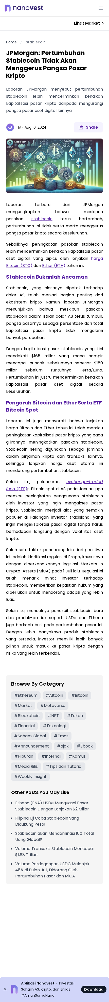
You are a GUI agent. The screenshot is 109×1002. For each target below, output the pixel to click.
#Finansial (24, 726)
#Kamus (77, 756)
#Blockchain (27, 716)
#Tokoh (75, 716)
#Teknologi (54, 726)
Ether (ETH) (53, 265)
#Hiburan (23, 756)
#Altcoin (54, 695)
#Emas (61, 736)
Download (93, 989)
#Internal (51, 756)
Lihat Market (87, 23)
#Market (23, 705)
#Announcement (31, 746)
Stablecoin (36, 42)
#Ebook (85, 746)
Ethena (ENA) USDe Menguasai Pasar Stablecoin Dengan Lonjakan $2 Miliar (52, 806)
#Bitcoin (79, 695)
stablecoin (41, 219)
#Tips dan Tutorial (64, 766)
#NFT (53, 716)
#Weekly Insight (30, 776)
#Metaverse (52, 705)
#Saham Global (30, 736)
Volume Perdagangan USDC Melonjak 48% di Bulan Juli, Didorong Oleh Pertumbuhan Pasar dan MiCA (52, 870)
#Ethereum (26, 695)
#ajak (63, 746)
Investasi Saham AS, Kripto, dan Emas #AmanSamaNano (48, 989)
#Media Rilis (26, 766)
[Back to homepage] (25, 8)
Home (11, 42)
